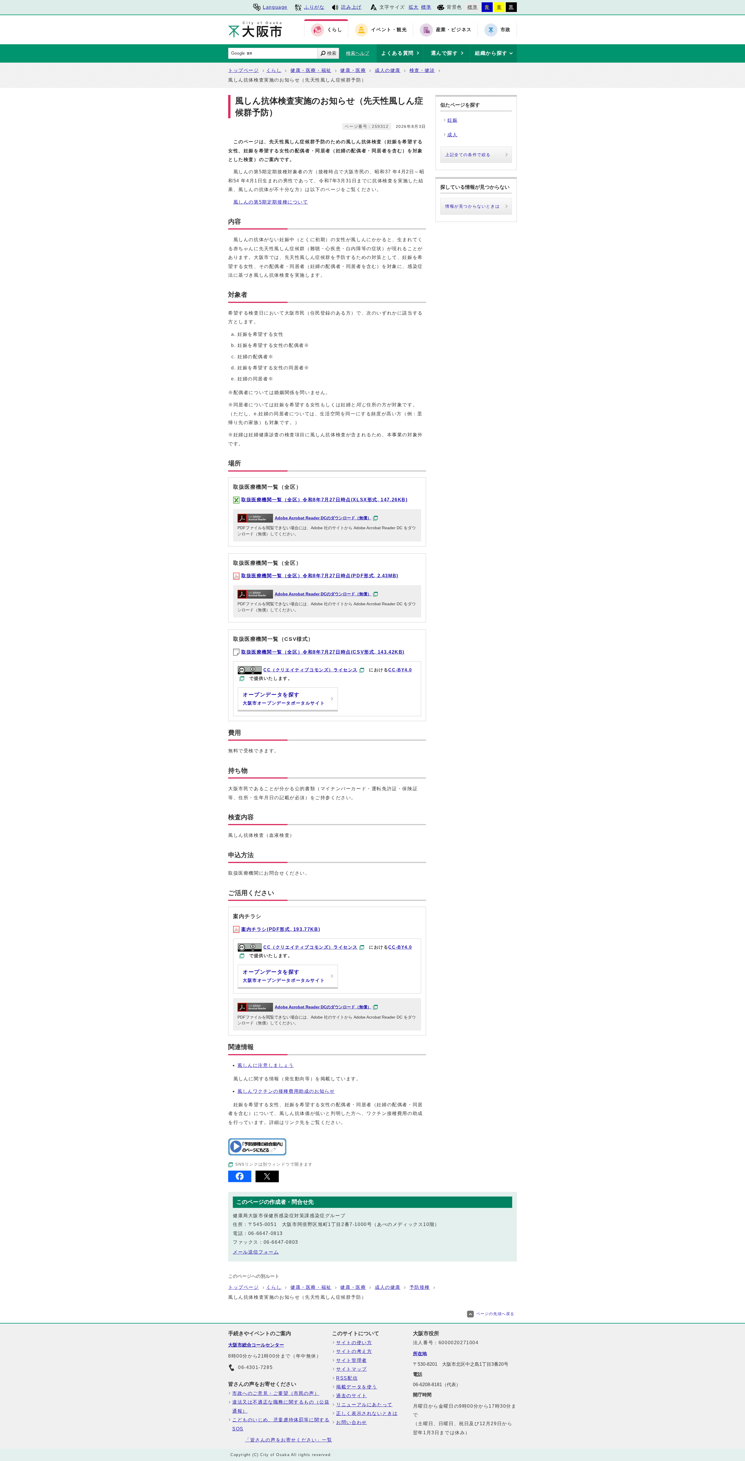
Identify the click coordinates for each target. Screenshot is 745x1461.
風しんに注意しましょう (265, 1065)
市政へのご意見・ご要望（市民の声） (275, 1393)
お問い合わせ (351, 1422)
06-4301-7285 (255, 1367)
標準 (426, 7)
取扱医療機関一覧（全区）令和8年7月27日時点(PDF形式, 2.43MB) (319, 575)
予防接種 (419, 1287)
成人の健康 (387, 70)
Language (275, 7)
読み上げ (351, 7)
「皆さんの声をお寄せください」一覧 (288, 1439)
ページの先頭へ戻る (495, 1314)
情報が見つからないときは (472, 206)
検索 (331, 53)
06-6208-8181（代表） (437, 1384)
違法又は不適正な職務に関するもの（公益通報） (280, 1406)
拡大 (414, 7)
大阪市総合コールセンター (256, 1344)
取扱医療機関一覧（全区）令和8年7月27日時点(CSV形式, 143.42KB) (323, 652)
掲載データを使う (356, 1386)
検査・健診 (422, 70)
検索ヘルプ (357, 53)
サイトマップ (351, 1369)
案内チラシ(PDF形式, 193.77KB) (280, 929)
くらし (274, 70)
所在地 (420, 1353)
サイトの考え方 (354, 1351)
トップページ (243, 70)
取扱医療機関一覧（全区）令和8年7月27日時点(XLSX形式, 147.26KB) (324, 499)
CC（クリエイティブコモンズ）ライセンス (310, 669)
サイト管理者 (351, 1360)
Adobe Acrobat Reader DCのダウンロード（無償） (323, 518)
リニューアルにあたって (364, 1404)
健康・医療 (353, 70)
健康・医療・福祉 (310, 70)
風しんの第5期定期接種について (270, 202)
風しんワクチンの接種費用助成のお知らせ (286, 1091)
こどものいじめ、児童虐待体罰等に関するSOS (280, 1424)
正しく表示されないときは (367, 1413)
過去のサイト (351, 1395)
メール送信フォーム (256, 1252)
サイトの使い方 (354, 1342)
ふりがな (314, 7)
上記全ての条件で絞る (468, 154)
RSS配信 (347, 1378)
